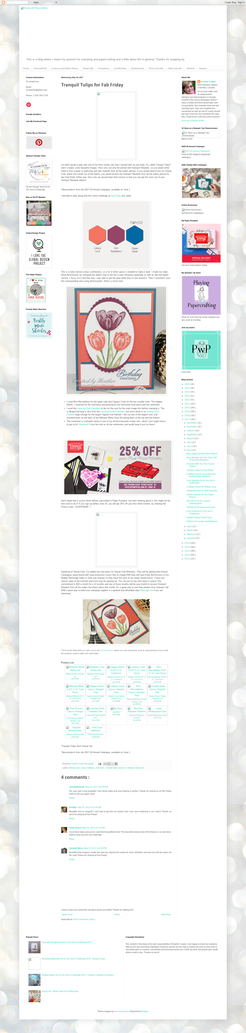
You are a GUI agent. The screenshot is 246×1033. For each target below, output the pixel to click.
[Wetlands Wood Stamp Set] (75, 670)
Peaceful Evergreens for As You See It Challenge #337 (67, 942)
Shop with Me (40, 68)
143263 (116, 715)
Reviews (203, 68)
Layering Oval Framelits (88, 408)
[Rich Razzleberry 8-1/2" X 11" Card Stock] (157, 673)
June (189, 446)
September (192, 434)
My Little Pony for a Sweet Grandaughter (198, 502)
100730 (75, 701)
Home (26, 68)
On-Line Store (106, 650)
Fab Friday (116, 196)
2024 (187, 392)
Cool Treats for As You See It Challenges (199, 512)
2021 (187, 404)
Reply (71, 798)
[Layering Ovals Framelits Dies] (96, 711)
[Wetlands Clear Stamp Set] (96, 670)
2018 (187, 415)
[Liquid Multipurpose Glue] (157, 711)
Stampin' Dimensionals (75, 734)
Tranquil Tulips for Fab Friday (200, 470)
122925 (137, 682)
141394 (96, 701)
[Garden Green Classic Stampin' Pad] (157, 692)
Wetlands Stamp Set (135, 768)
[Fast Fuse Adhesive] (96, 730)
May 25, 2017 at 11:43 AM (89, 807)
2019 (187, 411)
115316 (157, 682)
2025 (187, 388)
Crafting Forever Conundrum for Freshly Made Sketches (201, 475)
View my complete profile (193, 120)
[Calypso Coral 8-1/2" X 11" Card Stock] (137, 673)
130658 (137, 720)
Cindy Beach (75, 828)
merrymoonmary (121, 1011)
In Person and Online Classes (64, 68)
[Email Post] (99, 764)
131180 (75, 723)
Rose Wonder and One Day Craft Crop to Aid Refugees (202, 458)
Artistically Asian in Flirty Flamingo (202, 491)
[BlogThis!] (108, 763)
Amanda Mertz (76, 848)
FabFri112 (100, 768)
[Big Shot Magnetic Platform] (137, 711)
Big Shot (116, 712)
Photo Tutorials (156, 68)
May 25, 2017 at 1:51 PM (93, 828)
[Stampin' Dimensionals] (75, 730)
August (190, 438)
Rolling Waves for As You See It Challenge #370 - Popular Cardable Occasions (78, 975)
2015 (187, 547)
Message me (146, 590)
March (190, 530)
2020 (187, 407)
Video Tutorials (175, 68)
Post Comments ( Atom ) (84, 919)
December (192, 423)
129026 (96, 737)
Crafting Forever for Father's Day (201, 487)
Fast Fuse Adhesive (95, 734)
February (191, 534)
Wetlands (83, 424)
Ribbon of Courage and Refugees (202, 521)
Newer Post (67, 914)
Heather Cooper (78, 764)
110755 (157, 718)
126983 (116, 701)
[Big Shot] (116, 708)
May (189, 450)
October (191, 430)
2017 (187, 419)
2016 (187, 543)
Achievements (137, 68)
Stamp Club (88, 68)
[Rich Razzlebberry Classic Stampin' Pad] (137, 695)
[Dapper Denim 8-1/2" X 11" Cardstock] (116, 673)
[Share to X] (112, 763)
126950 (137, 704)
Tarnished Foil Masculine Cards (201, 507)
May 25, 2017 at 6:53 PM (95, 848)
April (189, 526)
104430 (75, 737)
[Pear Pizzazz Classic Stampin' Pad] (75, 714)
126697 (96, 679)
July (189, 442)
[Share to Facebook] (116, 763)
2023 (187, 396)
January (191, 538)
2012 (187, 559)
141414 (116, 682)
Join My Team (120, 68)
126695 (75, 679)
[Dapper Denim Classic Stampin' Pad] (96, 692)
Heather (73, 807)
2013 (187, 555)
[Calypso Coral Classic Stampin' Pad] (116, 692)
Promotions (103, 68)
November (192, 427)
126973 (157, 701)
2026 (187, 384)
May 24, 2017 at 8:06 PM (96, 787)
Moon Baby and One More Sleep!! (202, 454)
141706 (96, 720)
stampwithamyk (76, 787)
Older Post (166, 914)
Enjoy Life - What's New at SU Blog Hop (60, 991)
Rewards (191, 68)
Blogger (144, 1011)
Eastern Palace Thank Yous (199, 517)
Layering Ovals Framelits (112, 411)
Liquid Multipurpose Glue (157, 715)
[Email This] (105, 763)
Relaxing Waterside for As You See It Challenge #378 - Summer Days (73, 959)
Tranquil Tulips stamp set (115, 768)
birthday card (74, 768)
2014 (187, 551)
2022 (187, 400)
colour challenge (88, 768)
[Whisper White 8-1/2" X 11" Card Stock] (75, 692)
